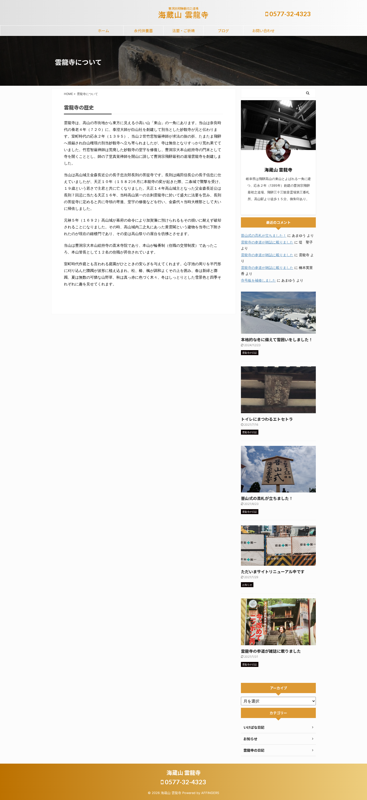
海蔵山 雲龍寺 (184, 772)
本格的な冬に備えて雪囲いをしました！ (277, 339)
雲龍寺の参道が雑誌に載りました (267, 242)
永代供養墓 (143, 30)
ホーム (103, 30)
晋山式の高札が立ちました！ (263, 235)
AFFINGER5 (210, 793)
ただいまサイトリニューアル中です (273, 571)
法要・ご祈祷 (183, 30)
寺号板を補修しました (258, 280)
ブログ (223, 30)
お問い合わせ (263, 30)
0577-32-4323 (289, 13)
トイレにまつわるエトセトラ (267, 419)
